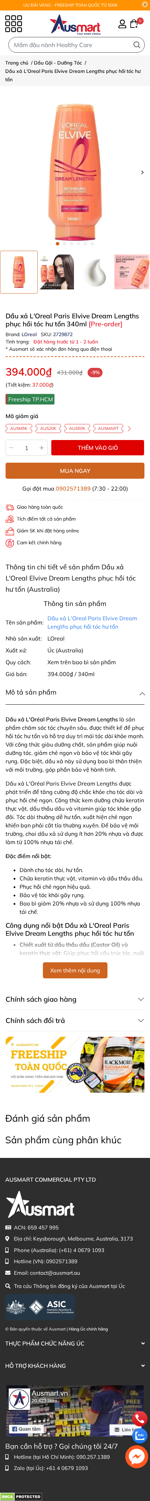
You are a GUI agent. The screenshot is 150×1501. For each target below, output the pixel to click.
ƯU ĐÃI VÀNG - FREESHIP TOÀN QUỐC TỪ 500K (70, 5)
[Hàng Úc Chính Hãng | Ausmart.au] (75, 23)
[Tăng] (42, 448)
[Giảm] (11, 448)
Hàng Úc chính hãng (88, 1329)
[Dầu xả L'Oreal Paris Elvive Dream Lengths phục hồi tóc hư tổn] (75, 172)
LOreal (30, 334)
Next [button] (142, 172)
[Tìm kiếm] (137, 45)
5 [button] (85, 243)
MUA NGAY (75, 470)
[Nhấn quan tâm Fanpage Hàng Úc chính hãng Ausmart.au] (75, 1410)
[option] (19, 272)
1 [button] (57, 243)
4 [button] (78, 243)
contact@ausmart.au (55, 1272)
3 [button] (71, 243)
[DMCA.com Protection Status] (21, 1496)
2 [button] (64, 243)
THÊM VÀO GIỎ (98, 447)
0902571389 (73, 488)
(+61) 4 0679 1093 (81, 1250)
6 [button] (92, 243)
